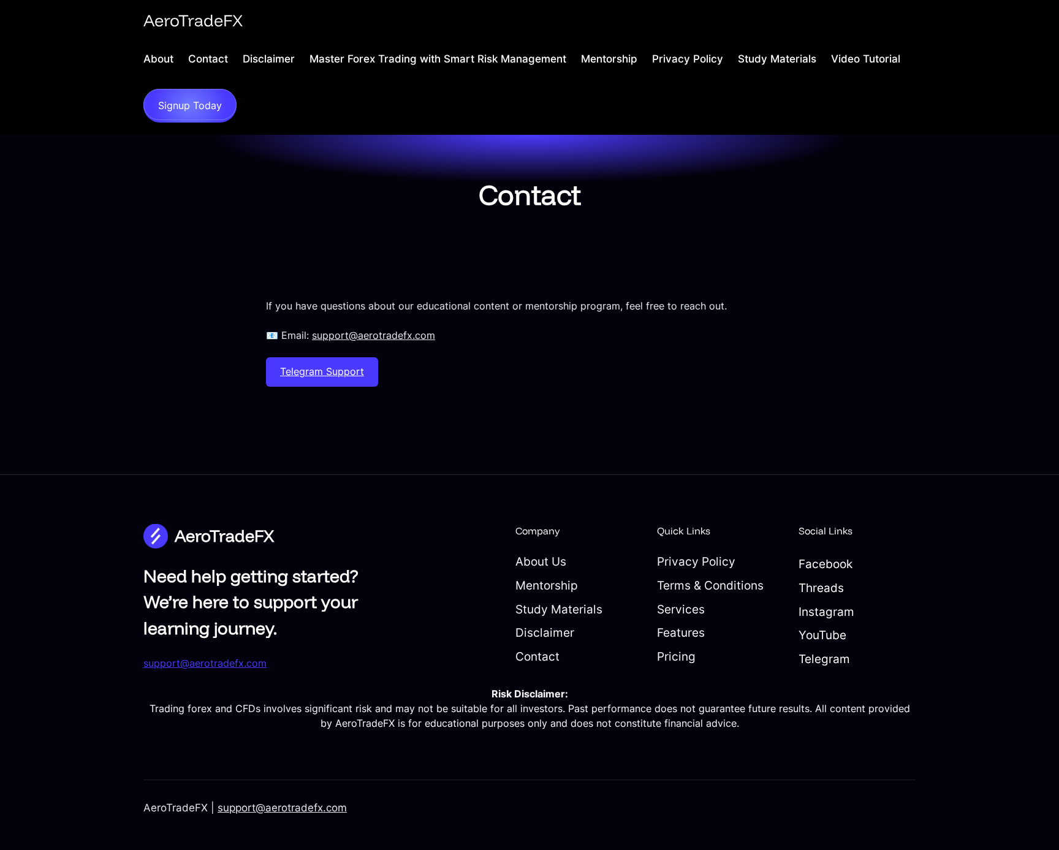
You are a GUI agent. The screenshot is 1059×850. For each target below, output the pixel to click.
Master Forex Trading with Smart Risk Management (437, 58)
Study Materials (777, 58)
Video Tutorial (865, 58)
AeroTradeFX (193, 20)
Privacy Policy (687, 58)
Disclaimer (269, 58)
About (158, 58)
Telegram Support (322, 372)
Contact (208, 58)
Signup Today (190, 106)
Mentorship (609, 58)
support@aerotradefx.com (373, 335)
